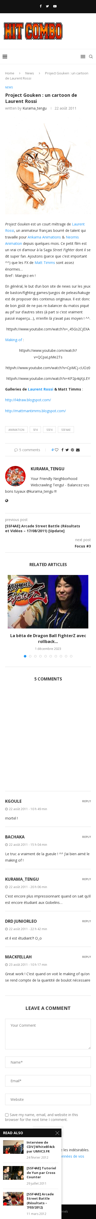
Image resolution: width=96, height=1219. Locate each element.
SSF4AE (66, 430)
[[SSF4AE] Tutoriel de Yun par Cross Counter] (13, 1173)
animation (16, 430)
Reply (86, 801)
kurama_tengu (35, 108)
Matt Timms (45, 262)
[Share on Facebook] (62, 449)
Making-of (13, 339)
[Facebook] (40, 6)
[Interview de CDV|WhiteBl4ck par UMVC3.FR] (13, 1147)
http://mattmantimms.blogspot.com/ (35, 410)
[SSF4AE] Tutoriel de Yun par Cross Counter (41, 1172)
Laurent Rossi (40, 389)
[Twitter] (47, 6)
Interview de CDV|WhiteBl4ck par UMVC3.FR (41, 1147)
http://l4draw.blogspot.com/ (28, 399)
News (29, 73)
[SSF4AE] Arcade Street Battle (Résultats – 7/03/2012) (40, 1201)
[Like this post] (56, 449)
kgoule (13, 801)
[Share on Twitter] (67, 449)
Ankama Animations (44, 237)
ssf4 (49, 430)
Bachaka (15, 837)
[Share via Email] (78, 449)
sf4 (35, 430)
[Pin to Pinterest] (72, 449)
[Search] (90, 56)
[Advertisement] (48, 739)
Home (9, 73)
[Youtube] (55, 6)
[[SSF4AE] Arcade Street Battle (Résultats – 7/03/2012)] (13, 1198)
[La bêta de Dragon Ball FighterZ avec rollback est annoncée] (48, 601)
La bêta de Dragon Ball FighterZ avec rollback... (48, 638)
